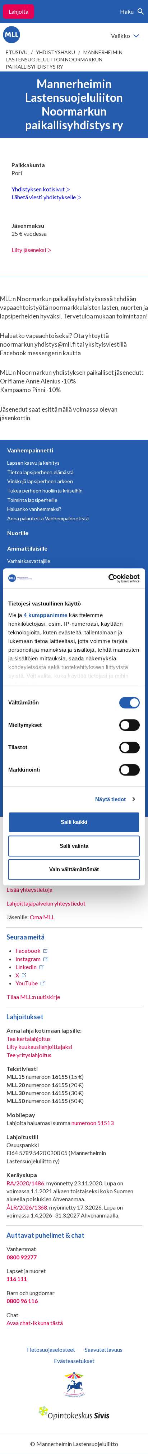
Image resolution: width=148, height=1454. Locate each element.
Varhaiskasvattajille (28, 561)
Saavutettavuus (103, 1349)
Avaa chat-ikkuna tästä (34, 1322)
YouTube (26, 983)
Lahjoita (18, 11)
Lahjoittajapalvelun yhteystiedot (45, 903)
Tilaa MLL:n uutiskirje (33, 996)
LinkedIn (26, 966)
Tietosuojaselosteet (50, 1349)
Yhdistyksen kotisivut (38, 189)
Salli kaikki (74, 822)
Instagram (28, 958)
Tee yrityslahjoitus (28, 1054)
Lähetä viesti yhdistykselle (44, 197)
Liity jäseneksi (29, 249)
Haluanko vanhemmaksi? (34, 509)
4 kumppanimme (46, 615)
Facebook (28, 950)
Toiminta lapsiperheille (32, 500)
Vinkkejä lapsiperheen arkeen (40, 481)
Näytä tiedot (110, 799)
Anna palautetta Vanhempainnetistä (48, 518)
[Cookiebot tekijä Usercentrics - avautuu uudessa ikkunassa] (108, 578)
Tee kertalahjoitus (28, 1038)
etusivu (17, 52)
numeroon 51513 (92, 1122)
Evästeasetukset (74, 1360)
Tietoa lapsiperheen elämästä (40, 472)
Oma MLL (42, 916)
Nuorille (17, 532)
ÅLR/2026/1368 (26, 1207)
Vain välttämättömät (74, 869)
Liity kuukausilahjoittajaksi (39, 1046)
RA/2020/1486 (25, 1183)
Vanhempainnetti (30, 450)
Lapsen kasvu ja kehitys (33, 463)
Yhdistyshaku (55, 52)
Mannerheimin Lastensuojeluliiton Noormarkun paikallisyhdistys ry (64, 59)
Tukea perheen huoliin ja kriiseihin (45, 490)
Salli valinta (74, 846)
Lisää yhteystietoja (29, 889)
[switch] (129, 725)
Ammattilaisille (27, 548)
